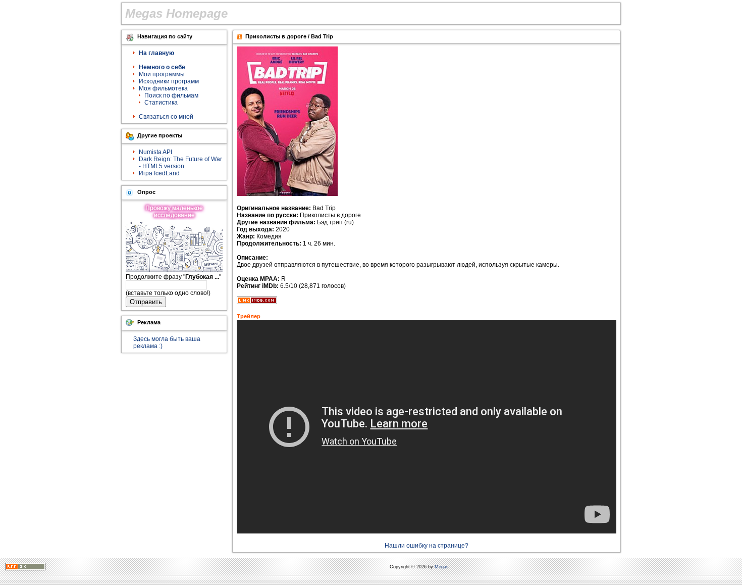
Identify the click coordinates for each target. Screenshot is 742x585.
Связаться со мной (166, 116)
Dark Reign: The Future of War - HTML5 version (180, 163)
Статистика (161, 102)
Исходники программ (169, 81)
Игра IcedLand (159, 173)
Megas (442, 566)
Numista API (155, 152)
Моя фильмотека (163, 88)
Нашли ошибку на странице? (426, 545)
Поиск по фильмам (171, 95)
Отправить (146, 302)
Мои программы (162, 74)
